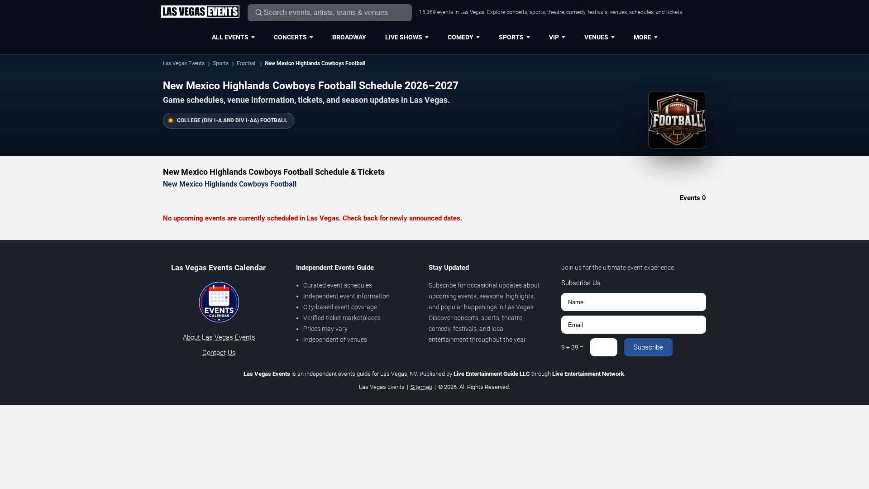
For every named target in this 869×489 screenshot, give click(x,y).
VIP (554, 37)
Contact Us (219, 353)
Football (247, 63)
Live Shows (403, 37)
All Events (230, 37)
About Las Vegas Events (219, 337)
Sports (511, 37)
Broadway (349, 37)
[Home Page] (200, 12)
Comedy (460, 37)
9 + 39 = (572, 347)
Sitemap (421, 387)
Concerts (290, 37)
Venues (596, 37)
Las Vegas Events (184, 63)
